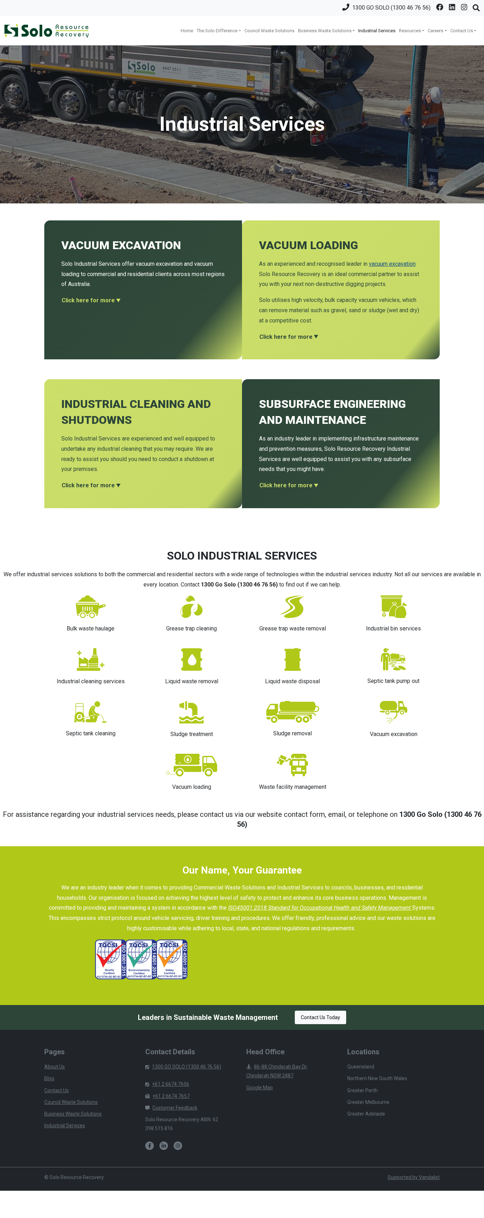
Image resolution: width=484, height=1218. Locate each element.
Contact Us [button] (461, 30)
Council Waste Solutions (269, 30)
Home (187, 30)
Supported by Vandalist (414, 1177)
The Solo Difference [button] (217, 30)
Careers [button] (435, 30)
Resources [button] (410, 30)
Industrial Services (376, 30)
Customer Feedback (174, 1108)
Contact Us (56, 1090)
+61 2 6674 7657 (171, 1096)
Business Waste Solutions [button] (324, 30)
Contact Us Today (320, 1017)
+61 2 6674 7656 (170, 1084)
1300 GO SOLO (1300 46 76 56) (186, 1067)
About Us (54, 1067)
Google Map (259, 1087)
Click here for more (88, 300)
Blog (49, 1078)
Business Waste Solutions (73, 1114)
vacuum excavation (392, 263)
